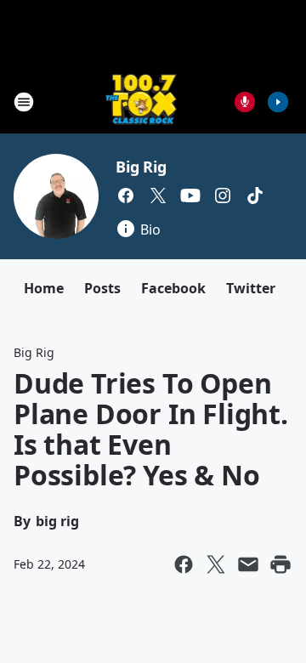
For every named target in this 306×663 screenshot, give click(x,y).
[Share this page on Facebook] (184, 564)
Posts (102, 288)
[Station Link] (141, 101)
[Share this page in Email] (248, 564)
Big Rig (141, 166)
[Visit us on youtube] (190, 195)
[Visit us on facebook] (126, 195)
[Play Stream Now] (278, 102)
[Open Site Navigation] (24, 102)
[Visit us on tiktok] (255, 195)
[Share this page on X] (216, 564)
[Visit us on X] (158, 195)
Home (44, 288)
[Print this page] (280, 564)
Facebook (173, 288)
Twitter (250, 288)
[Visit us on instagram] (222, 195)
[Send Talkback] (245, 102)
